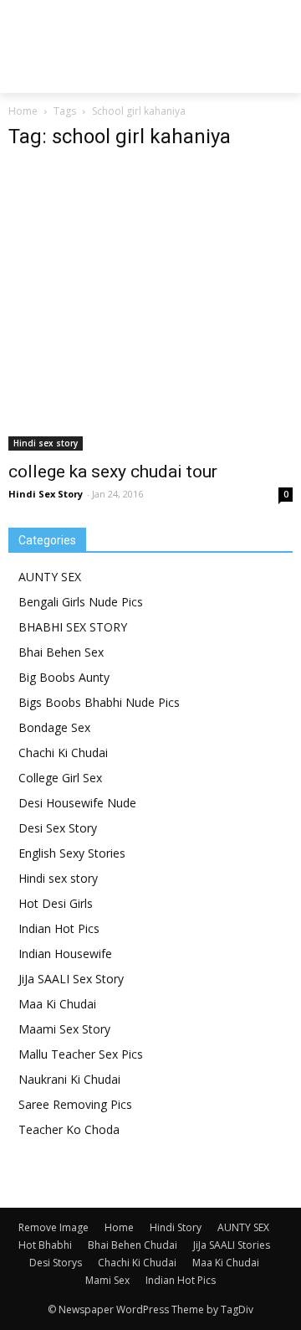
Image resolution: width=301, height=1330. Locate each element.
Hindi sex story (45, 443)
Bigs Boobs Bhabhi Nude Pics (99, 702)
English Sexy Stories (71, 853)
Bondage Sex (54, 727)
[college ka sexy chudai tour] (150, 308)
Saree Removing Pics (75, 1104)
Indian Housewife (65, 953)
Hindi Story (176, 1227)
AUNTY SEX (49, 577)
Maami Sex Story (64, 1029)
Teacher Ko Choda (69, 1129)
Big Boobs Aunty (64, 677)
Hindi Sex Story (45, 493)
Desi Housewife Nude (77, 803)
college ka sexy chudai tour (112, 471)
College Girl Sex (60, 778)
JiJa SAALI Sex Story (71, 979)
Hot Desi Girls (55, 903)
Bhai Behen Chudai (132, 1245)
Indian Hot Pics (58, 928)
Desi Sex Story (57, 828)
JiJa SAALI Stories (231, 1245)
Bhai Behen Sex (61, 652)
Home (23, 111)
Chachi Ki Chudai (63, 752)
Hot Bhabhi (45, 1245)
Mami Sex (107, 1280)
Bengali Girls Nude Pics (80, 602)
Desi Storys (55, 1262)
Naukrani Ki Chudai (69, 1079)
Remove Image (53, 1227)
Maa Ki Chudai (57, 1004)
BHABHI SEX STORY (72, 627)
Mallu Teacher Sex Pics (80, 1054)
